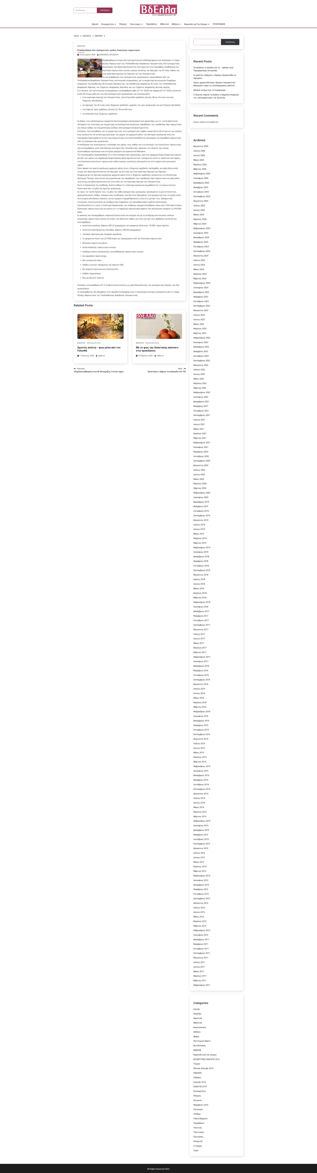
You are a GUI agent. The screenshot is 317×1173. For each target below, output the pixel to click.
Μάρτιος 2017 (199, 652)
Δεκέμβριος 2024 (201, 237)
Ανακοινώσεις (199, 1027)
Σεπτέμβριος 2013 (201, 844)
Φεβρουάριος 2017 (201, 657)
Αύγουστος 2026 (200, 146)
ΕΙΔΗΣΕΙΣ (197, 1073)
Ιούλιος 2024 (199, 260)
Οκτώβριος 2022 (201, 356)
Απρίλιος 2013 (200, 866)
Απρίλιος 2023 (200, 328)
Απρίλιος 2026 (200, 164)
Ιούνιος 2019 (199, 529)
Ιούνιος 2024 (199, 265)
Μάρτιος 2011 (199, 980)
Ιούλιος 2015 (199, 743)
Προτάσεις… (199, 1137)
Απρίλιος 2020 (200, 483)
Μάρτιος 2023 (199, 333)
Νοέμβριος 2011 (200, 944)
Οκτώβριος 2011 (201, 949)
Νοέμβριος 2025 (200, 187)
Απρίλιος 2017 (200, 648)
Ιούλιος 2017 (199, 634)
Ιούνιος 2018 (199, 584)
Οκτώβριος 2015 (201, 730)
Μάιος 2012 (198, 917)
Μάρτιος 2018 (199, 597)
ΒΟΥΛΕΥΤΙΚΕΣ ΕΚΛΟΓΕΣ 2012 (206, 1059)
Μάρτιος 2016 (199, 707)
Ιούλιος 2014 (199, 798)
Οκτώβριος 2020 (201, 456)
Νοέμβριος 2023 (200, 297)
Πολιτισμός (135, 24)
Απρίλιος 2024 (200, 274)
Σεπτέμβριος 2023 (201, 306)
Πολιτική (197, 1128)
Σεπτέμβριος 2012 (201, 898)
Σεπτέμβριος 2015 (201, 734)
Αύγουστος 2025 (200, 201)
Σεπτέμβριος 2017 (201, 625)
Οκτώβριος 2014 (201, 784)
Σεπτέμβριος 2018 (201, 570)
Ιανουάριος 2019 (200, 552)
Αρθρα (196, 1036)
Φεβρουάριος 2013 (201, 876)
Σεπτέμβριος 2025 (201, 196)
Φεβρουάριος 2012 (201, 930)
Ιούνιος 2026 (199, 155)
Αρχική (95, 24)
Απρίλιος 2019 (200, 538)
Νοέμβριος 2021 (200, 406)
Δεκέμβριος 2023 (201, 292)
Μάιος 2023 (198, 324)
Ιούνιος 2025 (199, 210)
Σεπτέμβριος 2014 (201, 789)
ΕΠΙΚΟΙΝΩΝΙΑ (219, 24)
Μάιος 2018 (198, 588)
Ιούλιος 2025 (199, 205)
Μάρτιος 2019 (199, 543)
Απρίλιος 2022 (200, 383)
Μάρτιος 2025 (199, 224)
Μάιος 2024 (198, 269)
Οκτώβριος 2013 (201, 839)
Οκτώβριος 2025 (201, 192)
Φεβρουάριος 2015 (201, 766)
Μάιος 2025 (198, 214)
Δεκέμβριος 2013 (201, 830)
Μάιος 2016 (198, 698)
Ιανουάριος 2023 (200, 342)
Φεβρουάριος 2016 (201, 711)
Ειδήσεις (197, 1077)
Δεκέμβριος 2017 (201, 611)
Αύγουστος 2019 (200, 520)
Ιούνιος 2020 (199, 474)
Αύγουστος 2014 (200, 794)
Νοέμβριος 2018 (200, 561)
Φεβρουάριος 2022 (201, 392)
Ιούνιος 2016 (199, 693)
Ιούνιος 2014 (199, 803)
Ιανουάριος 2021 (200, 447)
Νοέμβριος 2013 (200, 835)
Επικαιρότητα (107, 24)
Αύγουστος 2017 (200, 629)
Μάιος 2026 (198, 160)
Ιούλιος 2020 (199, 470)
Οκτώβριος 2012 (201, 894)
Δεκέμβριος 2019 (201, 502)
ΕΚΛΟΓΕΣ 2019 (200, 1086)
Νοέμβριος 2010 (200, 1105)
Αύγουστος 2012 (200, 903)
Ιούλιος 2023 (199, 315)
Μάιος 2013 (198, 862)
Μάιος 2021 (198, 429)
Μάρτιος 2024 (199, 278)
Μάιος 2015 (198, 752)
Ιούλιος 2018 (199, 579)
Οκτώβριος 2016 (201, 675)
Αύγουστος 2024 (200, 256)
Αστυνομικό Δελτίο (202, 1041)
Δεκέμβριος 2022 (201, 347)
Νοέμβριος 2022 (200, 351)
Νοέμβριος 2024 (200, 242)
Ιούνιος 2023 (199, 319)
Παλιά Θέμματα (200, 1118)
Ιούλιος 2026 (199, 151)
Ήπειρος (123, 24)
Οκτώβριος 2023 (201, 301)
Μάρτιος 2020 (199, 488)
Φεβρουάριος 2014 (201, 821)
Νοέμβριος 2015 (200, 725)
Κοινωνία (197, 1100)
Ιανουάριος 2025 (200, 233)
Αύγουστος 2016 (200, 684)
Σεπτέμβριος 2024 (201, 251)
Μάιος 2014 (198, 807)
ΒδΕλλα (175, 24)
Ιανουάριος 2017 (200, 661)
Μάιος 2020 (198, 479)
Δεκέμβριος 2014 (201, 775)
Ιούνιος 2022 (199, 374)
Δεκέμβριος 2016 (201, 666)
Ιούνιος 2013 (199, 857)
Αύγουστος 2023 (200, 310)
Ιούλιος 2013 (199, 853)
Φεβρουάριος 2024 (201, 283)
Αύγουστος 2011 (200, 958)
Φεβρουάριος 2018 (201, 602)
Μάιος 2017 (198, 643)
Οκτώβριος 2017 (201, 620)
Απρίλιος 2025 (200, 219)
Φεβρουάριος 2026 (201, 173)
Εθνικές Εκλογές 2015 (203, 1068)
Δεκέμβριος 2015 (201, 721)
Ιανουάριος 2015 (200, 771)
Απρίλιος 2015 (200, 757)
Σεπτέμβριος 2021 (201, 415)
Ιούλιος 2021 (199, 420)
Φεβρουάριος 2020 (201, 493)
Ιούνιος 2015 (199, 748)
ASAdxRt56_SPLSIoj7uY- (109, 55)
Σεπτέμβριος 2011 (201, 953)
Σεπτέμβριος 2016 (201, 680)
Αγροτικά (197, 1018)
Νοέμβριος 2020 (200, 452)
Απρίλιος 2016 (200, 702)
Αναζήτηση (230, 42)
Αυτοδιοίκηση (199, 1045)
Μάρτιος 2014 (199, 816)
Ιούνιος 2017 (199, 638)
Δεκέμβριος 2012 (201, 885)
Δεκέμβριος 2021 (201, 401)
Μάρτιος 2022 (199, 388)
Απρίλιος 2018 (200, 593)
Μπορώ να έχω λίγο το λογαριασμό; (209, 90)
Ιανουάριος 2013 (200, 880)
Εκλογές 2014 (199, 1082)
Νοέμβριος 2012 (200, 889)
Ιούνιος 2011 (199, 967)
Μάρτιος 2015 (199, 762)
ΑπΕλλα (196, 1032)
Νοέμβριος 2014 (200, 780)
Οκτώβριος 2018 (201, 566)
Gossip (196, 1009)
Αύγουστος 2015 (200, 739)
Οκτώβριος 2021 (201, 411)
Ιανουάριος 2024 (200, 287)
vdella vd (101, 356)
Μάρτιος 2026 (199, 169)
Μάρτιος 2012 (199, 926)
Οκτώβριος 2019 (201, 511)
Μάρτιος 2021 (199, 438)
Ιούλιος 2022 (199, 369)
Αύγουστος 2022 (200, 365)
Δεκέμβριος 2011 (201, 939)
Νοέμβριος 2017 (200, 616)
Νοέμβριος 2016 (200, 670)
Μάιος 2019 (198, 534)
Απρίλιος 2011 (200, 976)
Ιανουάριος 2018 (200, 607)
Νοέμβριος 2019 (200, 506)
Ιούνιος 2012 (199, 912)
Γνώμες (196, 1064)
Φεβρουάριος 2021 (201, 442)
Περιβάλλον (151, 24)
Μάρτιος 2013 (199, 871)
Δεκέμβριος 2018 (201, 556)
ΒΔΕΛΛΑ (81, 46)
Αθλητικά (164, 24)
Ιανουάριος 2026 (200, 178)
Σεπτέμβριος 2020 (201, 461)
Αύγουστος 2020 (200, 465)
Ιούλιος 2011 (199, 962)
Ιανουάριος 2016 (200, 716)
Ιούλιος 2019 (199, 525)
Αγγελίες (197, 1014)
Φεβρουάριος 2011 (201, 985)
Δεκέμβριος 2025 (201, 183)
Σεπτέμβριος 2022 (201, 360)
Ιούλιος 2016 (199, 689)
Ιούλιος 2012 (199, 908)
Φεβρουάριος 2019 (201, 547)
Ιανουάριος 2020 (200, 497)
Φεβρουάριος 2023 (201, 338)
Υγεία (195, 1150)
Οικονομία (198, 1109)
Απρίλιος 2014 (200, 812)
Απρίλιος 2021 (200, 433)
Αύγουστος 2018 (200, 575)
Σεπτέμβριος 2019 (201, 515)
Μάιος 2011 (198, 971)
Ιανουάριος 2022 (200, 397)
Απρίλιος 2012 (200, 921)
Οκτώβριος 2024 (201, 246)
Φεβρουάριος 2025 (201, 228)
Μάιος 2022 (198, 379)
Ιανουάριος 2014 (200, 825)
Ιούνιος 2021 (199, 424)
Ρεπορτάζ (197, 1141)
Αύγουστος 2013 (200, 848)
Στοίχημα (197, 1146)
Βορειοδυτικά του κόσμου (195, 24)
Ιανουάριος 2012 (200, 935)
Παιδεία (196, 1114)
